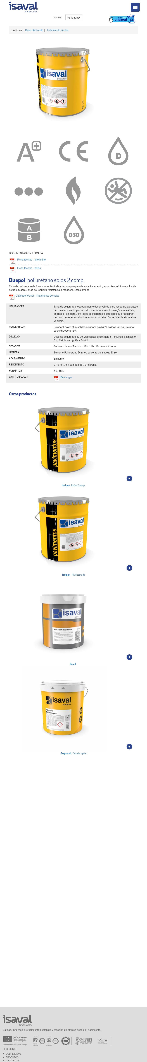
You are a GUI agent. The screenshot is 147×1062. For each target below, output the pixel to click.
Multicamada (73, 574)
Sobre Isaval (13, 1053)
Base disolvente (34, 30)
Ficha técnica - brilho (29, 268)
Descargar (66, 377)
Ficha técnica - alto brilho (31, 259)
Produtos (12, 1057)
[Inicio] (23, 6)
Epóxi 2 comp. (73, 485)
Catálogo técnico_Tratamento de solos (37, 295)
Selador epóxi (74, 753)
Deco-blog (12, 1060)
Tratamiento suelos (57, 30)
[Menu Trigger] (135, 7)
